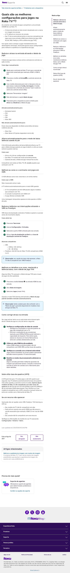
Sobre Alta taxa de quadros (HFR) (59, 74)
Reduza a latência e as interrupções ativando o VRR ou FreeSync (59, 49)
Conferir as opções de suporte (20, 491)
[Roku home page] (5, 3)
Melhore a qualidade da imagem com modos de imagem (22, 453)
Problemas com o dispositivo (33, 8)
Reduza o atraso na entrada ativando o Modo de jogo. (59, 21)
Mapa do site (7, 554)
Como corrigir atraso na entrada (59, 68)
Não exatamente (37, 438)
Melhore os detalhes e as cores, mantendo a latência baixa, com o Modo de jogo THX (59, 60)
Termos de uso (47, 554)
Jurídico (64, 554)
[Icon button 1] (62, 2)
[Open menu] (66, 2)
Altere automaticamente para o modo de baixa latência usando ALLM (59, 31)
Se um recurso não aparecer (59, 80)
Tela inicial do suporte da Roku (12, 8)
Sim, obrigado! (22, 438)
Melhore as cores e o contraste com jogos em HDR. (59, 40)
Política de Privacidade (27, 554)
